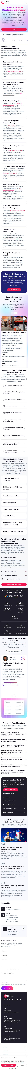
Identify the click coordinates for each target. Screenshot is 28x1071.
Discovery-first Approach (9, 557)
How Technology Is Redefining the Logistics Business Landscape (12, 867)
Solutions (5, 1051)
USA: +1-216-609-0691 (11, 915)
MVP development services (10, 173)
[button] (23, 658)
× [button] (26, 1057)
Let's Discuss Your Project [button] (14, 584)
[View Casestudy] (24, 318)
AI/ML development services (17, 210)
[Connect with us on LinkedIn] (5, 1000)
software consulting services (15, 150)
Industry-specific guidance (10, 575)
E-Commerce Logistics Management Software (11, 451)
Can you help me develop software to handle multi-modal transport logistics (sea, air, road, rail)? (12, 759)
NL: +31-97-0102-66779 (12, 921)
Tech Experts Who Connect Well (11, 579)
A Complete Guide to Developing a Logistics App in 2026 (13, 848)
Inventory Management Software (14, 399)
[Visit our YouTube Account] (12, 1000)
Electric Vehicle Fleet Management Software (14, 392)
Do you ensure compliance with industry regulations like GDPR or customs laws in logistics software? (11, 752)
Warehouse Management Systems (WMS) (14, 436)
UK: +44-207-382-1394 (12, 919)
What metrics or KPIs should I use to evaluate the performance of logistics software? (13, 765)
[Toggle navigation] (25, 2)
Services (5, 1047)
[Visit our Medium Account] (10, 1000)
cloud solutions (11, 125)
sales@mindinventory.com (13, 909)
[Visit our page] (17, 1000)
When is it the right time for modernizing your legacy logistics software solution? (12, 746)
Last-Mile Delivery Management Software (13, 413)
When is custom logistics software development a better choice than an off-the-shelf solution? (12, 734)
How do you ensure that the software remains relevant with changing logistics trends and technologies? (13, 772)
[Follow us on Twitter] (15, 1000)
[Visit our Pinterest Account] (20, 1000)
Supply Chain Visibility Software (13, 385)
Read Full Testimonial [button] (10, 684)
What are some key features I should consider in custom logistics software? (13, 740)
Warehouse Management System (14, 332)
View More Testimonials (14, 651)
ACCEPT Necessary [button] (8, 1065)
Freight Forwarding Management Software (14, 428)
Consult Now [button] (14, 29)
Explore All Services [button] (10, 789)
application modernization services (12, 238)
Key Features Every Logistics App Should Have (12, 886)
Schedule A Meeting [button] (14, 289)
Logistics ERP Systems (11, 406)
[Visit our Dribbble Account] (7, 1000)
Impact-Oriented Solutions (10, 571)
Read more (22, 1062)
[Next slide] (15, 313)
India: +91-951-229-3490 (12, 917)
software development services (15, 71)
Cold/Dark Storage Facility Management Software (12, 443)
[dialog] (14, 1063)
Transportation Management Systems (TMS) (13, 420)
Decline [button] (22, 1065)
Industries (5, 1054)
